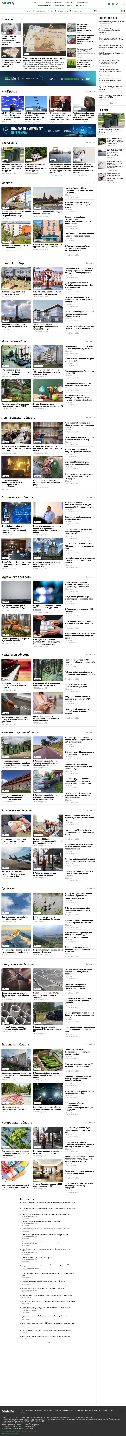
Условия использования (10, 1433)
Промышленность (61, 11)
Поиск (98, 11)
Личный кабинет (91, 1410)
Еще (48, 1342)
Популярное (48, 1410)
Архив (111, 1410)
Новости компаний (39, 11)
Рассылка (103, 1410)
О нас (22, 1410)
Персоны (57, 1410)
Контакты (29, 1410)
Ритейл (50, 11)
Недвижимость (75, 11)
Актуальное (79, 1410)
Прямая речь (68, 1410)
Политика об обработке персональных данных (18, 1432)
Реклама (38, 1410)
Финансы (27, 11)
